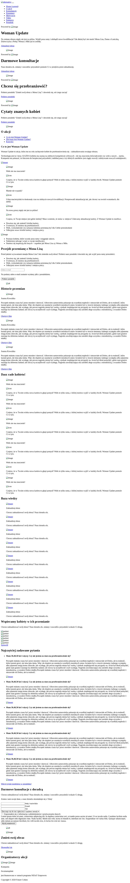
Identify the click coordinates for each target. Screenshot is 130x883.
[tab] (17, 137)
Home (12, 6)
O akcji (9, 9)
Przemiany (10, 13)
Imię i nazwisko (31, 803)
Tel (26, 809)
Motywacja (10, 15)
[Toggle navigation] (13, 2)
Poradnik (9, 22)
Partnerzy (10, 20)
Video (8, 18)
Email (27, 806)
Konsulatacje (11, 11)
